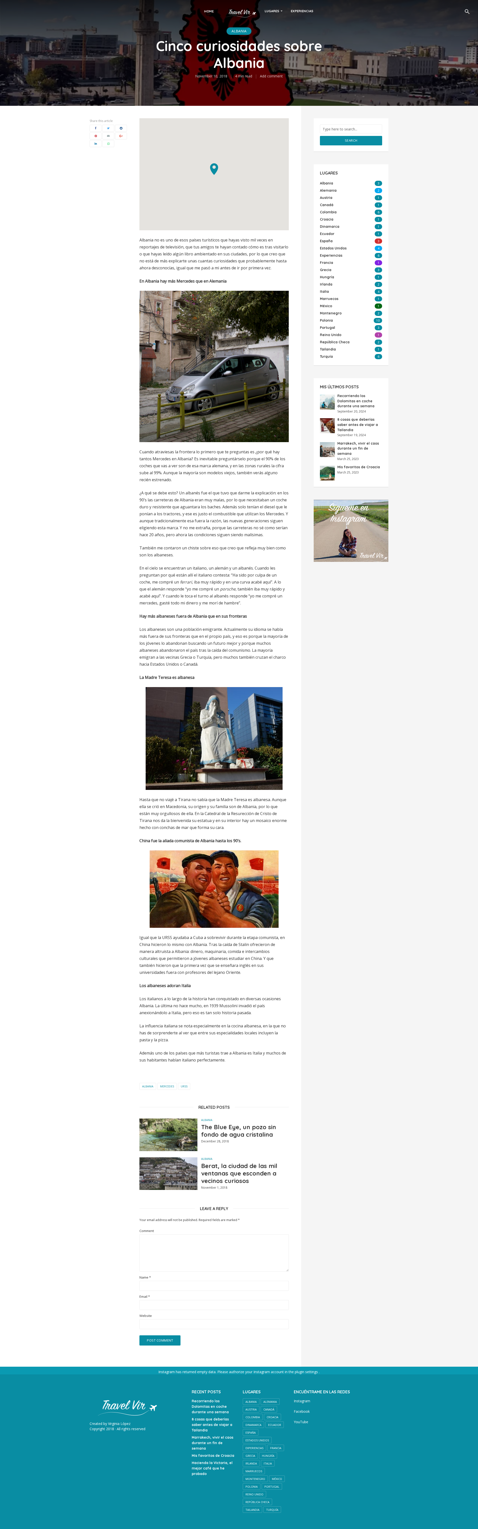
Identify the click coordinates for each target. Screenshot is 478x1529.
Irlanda (251, 1463)
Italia (268, 1463)
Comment (146, 1231)
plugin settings (307, 1371)
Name (145, 1277)
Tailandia (252, 1510)
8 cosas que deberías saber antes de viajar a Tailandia (357, 424)
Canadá (268, 1409)
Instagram (302, 1401)
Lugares (272, 11)
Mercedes (167, 1086)
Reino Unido (254, 1494)
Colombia (252, 1417)
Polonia (251, 1486)
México (277, 1479)
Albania (239, 31)
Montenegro (255, 1479)
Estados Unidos (257, 1440)
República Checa (257, 1502)
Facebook (302, 1411)
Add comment (271, 76)
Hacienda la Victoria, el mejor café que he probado (212, 1468)
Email (144, 1296)
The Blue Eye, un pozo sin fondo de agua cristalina (238, 1130)
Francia (275, 1448)
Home (209, 11)
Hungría (268, 1456)
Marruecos (253, 1471)
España (250, 1432)
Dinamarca (253, 1425)
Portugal (271, 1486)
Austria (251, 1409)
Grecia (250, 1456)
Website (145, 1316)
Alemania (270, 1402)
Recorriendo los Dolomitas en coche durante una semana (355, 401)
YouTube (301, 1421)
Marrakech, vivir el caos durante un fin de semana (358, 448)
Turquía (272, 1510)
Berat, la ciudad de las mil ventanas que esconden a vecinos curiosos (239, 1173)
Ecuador (274, 1425)
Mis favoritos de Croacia (358, 467)
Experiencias (302, 11)
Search (351, 140)
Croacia (272, 1417)
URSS (184, 1086)
